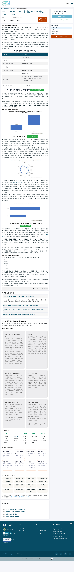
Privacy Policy (46, 558)
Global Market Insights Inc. (9, 554)
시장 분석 (54, 27)
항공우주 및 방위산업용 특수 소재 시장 (15, 511)
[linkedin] (56, 553)
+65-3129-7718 (59, 536)
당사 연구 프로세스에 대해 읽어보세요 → (21, 497)
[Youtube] (70, 553)
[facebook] (65, 553)
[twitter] (60, 553)
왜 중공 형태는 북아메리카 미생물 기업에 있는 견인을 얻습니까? (20, 305)
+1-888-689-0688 (61, 533)
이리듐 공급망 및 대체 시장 (12, 516)
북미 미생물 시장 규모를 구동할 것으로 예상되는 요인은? (18, 296)
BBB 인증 (16, 436)
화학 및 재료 (6, 8)
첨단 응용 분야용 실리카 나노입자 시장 (15, 509)
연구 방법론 (55, 32)
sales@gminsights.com (61, 538)
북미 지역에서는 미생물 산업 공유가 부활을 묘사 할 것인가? (19, 314)
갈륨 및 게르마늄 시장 (11, 514)
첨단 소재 (13, 8)
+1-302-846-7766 (59, 535)
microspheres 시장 (17, 182)
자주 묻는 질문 (55, 29)
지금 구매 (62, 17)
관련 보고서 (55, 34)
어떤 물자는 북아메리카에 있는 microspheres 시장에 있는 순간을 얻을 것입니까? (23, 310)
